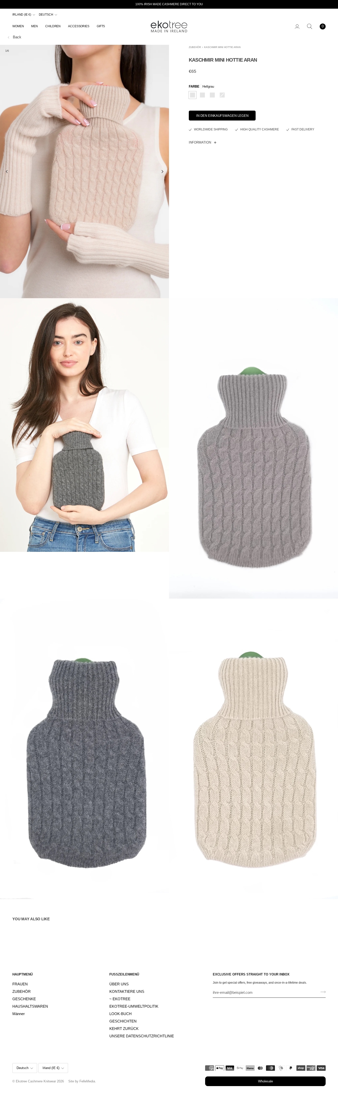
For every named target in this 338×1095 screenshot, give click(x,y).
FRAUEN (20, 984)
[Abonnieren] (321, 992)
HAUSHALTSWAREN (30, 1006)
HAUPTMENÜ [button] (22, 974)
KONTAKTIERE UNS (126, 992)
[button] (19, 26)
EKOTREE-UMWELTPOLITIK (133, 1006)
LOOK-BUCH (120, 1014)
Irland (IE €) (21, 14)
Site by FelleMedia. (82, 1081)
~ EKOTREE (119, 999)
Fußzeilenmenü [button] (124, 974)
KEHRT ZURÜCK (124, 1029)
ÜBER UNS (119, 984)
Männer (18, 1014)
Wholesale (265, 1081)
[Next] (162, 171)
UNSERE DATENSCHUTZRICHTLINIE (141, 1036)
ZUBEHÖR (195, 47)
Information (200, 142)
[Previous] (6, 171)
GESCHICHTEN (123, 1021)
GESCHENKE (24, 999)
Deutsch (46, 14)
